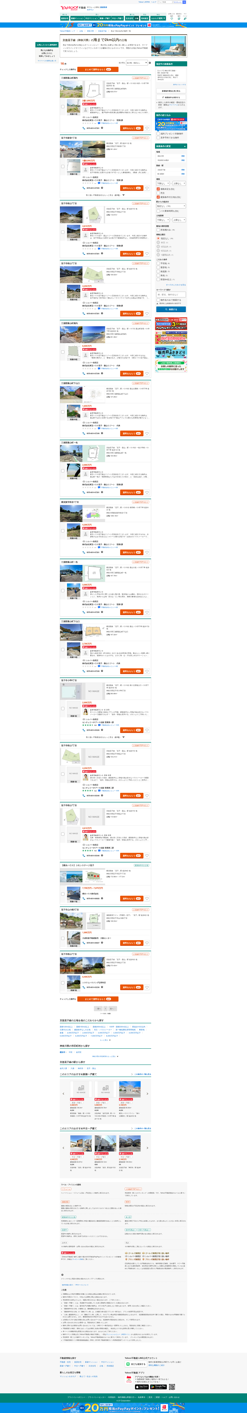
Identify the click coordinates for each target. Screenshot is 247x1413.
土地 (136, 18)
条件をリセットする (179, 84)
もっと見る (104, 1040)
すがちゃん (178, 2)
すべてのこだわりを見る (176, 284)
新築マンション (77, 18)
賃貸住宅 (64, 18)
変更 (183, 156)
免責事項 (141, 1397)
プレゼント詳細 (77, 1259)
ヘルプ (153, 2)
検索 (184, 2)
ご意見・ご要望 (153, 1397)
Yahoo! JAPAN (144, 2)
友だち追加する (138, 1364)
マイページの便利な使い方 (47, 60)
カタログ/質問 (156, 18)
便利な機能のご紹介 (156, 1365)
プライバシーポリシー (76, 1397)
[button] (63, 1085)
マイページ (173, 104)
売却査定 (144, 18)
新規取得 (103, 7)
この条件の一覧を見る (142, 1074)
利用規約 (112, 1397)
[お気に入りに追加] (147, 128)
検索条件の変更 (163, 146)
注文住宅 (129, 18)
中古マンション (91, 18)
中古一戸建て (117, 18)
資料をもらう (131, 128)
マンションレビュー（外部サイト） (118, 1334)
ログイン (90, 9)
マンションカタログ (68, 1376)
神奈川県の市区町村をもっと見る (104, 1056)
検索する (173, 309)
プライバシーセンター (97, 1397)
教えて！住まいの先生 (89, 1376)
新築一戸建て (105, 18)
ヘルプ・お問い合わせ (171, 1397)
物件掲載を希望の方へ (127, 1397)
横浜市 (62, 1052)
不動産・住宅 (65, 1362)
